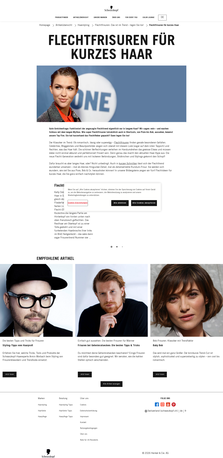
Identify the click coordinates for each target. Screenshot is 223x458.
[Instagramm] (162, 404)
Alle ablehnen (120, 203)
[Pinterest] (173, 404)
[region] (112, 197)
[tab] (111, 247)
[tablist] (111, 246)
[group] (111, 215)
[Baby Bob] (186, 322)
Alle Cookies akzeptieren (144, 203)
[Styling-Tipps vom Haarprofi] (36, 322)
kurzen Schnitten (128, 164)
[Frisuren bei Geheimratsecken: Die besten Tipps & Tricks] (111, 322)
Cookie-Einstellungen (78, 203)
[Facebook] (157, 404)
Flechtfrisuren (121, 143)
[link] (185, 411)
